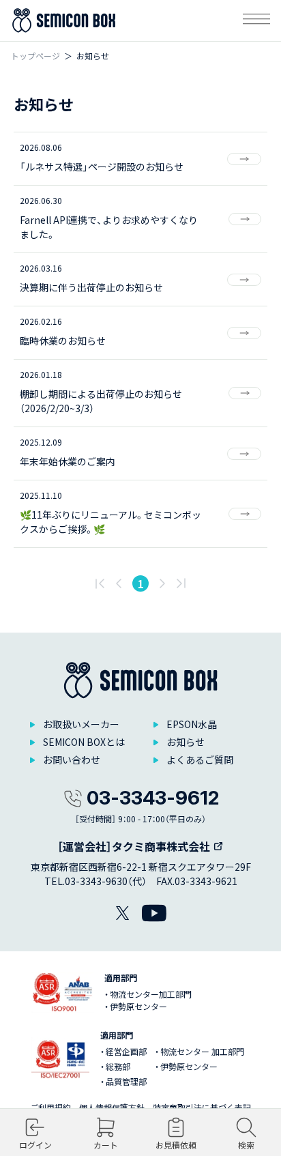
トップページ (35, 55)
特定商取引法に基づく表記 (202, 1107)
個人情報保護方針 (112, 1107)
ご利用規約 (50, 1107)
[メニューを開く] (256, 20)
